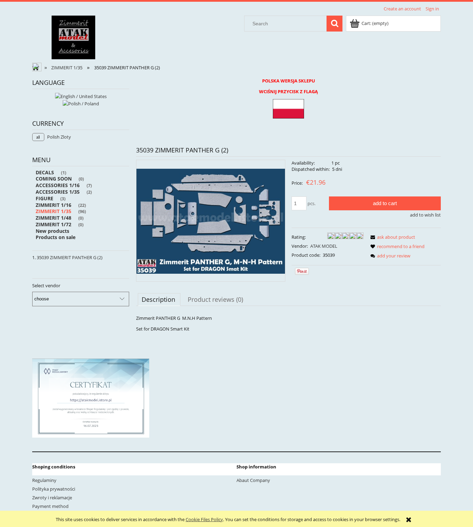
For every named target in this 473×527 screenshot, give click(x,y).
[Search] (334, 24)
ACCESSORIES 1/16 (58, 185)
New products (52, 231)
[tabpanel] (288, 323)
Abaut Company (253, 480)
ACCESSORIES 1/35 (58, 191)
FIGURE (44, 198)
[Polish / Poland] (81, 103)
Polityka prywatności (53, 489)
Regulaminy (44, 480)
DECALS (45, 172)
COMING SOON (54, 178)
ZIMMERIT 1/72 (53, 224)
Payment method (50, 506)
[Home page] (73, 36)
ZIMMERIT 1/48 (53, 217)
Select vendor (46, 285)
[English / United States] (81, 96)
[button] (391, 237)
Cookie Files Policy (204, 519)
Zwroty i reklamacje (52, 497)
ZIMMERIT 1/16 (53, 205)
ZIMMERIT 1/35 (53, 211)
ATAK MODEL (323, 246)
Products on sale (55, 237)
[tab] (159, 299)
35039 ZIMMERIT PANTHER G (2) (69, 257)
